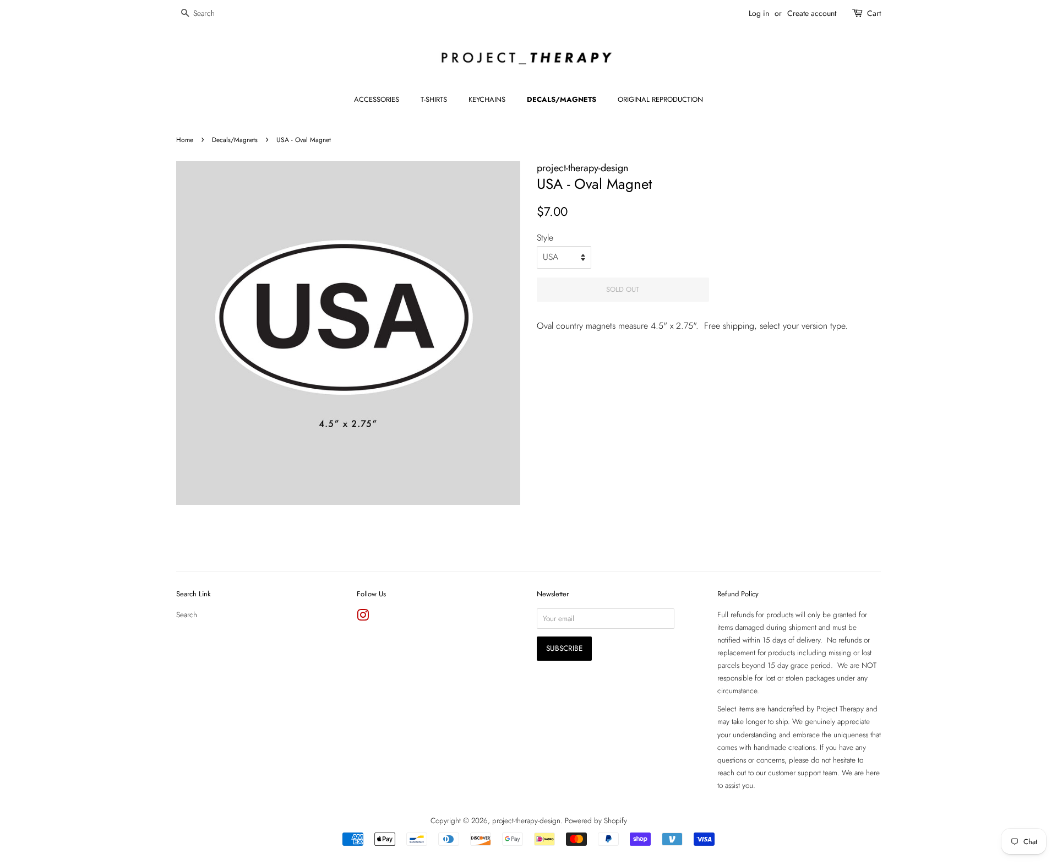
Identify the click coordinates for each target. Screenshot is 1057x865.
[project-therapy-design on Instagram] (363, 617)
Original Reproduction (660, 99)
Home (184, 140)
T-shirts (434, 99)
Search (186, 614)
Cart (874, 13)
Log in (759, 13)
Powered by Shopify (596, 820)
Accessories (376, 99)
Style (545, 237)
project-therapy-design (526, 820)
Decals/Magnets (561, 99)
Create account (811, 13)
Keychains (486, 99)
